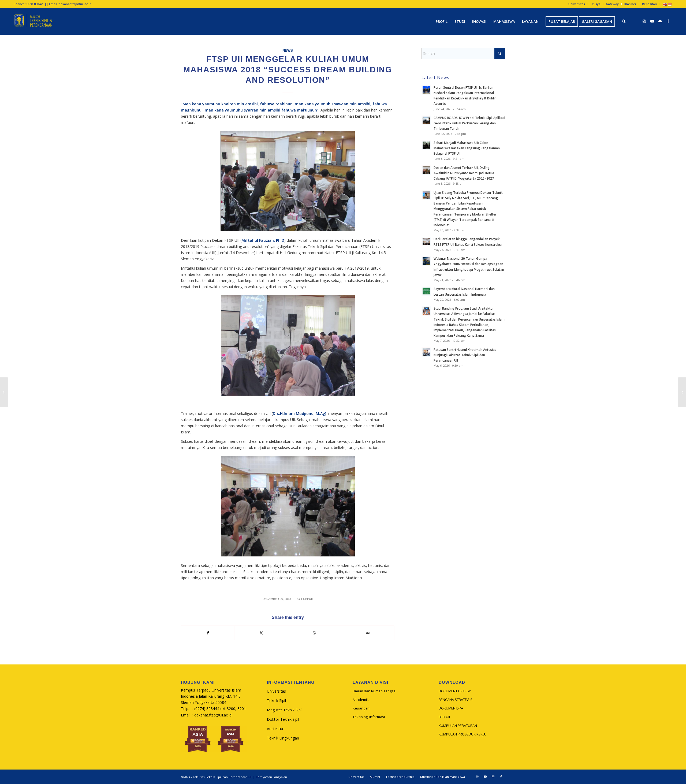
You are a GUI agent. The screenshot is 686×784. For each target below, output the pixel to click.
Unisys (595, 4)
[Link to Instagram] (644, 21)
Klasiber (630, 4)
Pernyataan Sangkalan (271, 777)
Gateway (612, 4)
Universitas (576, 4)
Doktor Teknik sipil (283, 719)
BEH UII (444, 716)
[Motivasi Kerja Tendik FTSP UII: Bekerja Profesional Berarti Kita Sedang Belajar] (4, 392)
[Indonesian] (670, 4)
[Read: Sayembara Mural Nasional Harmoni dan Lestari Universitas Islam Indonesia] (426, 291)
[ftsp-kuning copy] (33, 21)
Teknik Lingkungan (283, 738)
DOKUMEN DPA (451, 708)
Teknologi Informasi (369, 716)
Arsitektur (275, 728)
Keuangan (361, 708)
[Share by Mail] (367, 633)
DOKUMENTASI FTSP (455, 691)
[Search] (623, 21)
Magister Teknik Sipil (284, 709)
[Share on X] (261, 633)
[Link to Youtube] (652, 21)
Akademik (361, 699)
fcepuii (307, 598)
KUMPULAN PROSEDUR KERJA (462, 734)
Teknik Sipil (276, 700)
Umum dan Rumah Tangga (374, 691)
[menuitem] (577, 4)
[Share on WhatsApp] (314, 633)
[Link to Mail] (660, 21)
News (287, 51)
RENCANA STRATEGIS (455, 699)
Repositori (649, 4)
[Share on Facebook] (207, 633)
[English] (665, 4)
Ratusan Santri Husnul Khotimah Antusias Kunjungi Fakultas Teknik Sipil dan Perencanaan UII (465, 354)
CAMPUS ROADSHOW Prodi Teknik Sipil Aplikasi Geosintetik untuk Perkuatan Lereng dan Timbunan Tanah (469, 123)
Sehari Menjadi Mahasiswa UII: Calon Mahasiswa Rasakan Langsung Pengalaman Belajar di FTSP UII (467, 147)
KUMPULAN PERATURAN (458, 725)
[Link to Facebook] (668, 21)
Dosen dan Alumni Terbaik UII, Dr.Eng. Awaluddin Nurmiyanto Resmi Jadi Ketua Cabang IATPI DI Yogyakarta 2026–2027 (464, 172)
